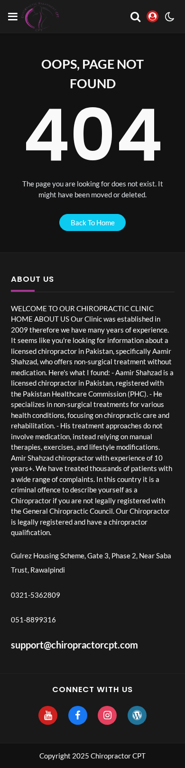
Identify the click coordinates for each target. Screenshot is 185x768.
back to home (93, 222)
